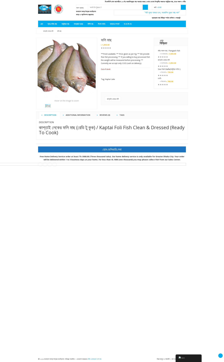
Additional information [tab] (78, 114)
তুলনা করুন (108, 74)
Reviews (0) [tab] (105, 114)
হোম (41, 24)
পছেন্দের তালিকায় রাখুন (102, 74)
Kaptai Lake (110, 79)
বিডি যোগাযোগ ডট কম (94, 359)
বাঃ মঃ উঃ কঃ (128, 24)
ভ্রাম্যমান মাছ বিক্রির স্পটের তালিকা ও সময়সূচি (165, 17)
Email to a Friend (113, 74)
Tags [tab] (122, 114)
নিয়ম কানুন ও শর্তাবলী (163, 359)
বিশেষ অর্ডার (101, 24)
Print (119, 74)
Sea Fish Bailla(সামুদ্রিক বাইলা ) (169, 69)
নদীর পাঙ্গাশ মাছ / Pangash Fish (169, 50)
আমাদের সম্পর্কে (114, 24)
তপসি (159, 78)
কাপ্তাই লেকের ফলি (48, 31)
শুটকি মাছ (90, 24)
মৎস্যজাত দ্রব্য (78, 24)
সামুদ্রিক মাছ (65, 24)
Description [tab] (50, 114)
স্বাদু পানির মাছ (52, 24)
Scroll (220, 355)
